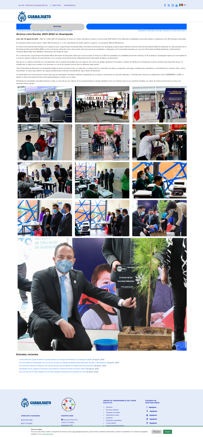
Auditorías (109, 418)
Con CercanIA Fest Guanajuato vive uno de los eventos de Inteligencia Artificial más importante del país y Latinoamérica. (62, 363)
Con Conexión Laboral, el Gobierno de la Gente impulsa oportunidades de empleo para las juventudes (56, 366)
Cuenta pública (111, 423)
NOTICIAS (57, 26)
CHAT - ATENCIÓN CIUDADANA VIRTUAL (34, 5)
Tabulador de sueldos (113, 412)
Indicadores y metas (112, 415)
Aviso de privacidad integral (115, 426)
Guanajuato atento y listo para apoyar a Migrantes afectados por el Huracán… (45, 31)
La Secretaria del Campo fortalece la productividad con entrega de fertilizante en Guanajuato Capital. (55, 359)
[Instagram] (173, 5)
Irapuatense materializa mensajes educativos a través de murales (161, 31)
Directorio (109, 407)
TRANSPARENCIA (69, 5)
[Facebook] (165, 5)
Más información (47, 434)
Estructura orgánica (112, 410)
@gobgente (152, 407)
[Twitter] (169, 5)
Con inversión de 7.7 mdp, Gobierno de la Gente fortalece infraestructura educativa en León (52, 372)
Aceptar (167, 432)
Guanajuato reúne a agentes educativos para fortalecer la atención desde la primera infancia (52, 369)
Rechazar (156, 432)
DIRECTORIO (56, 5)
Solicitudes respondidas (114, 420)
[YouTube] (177, 5)
